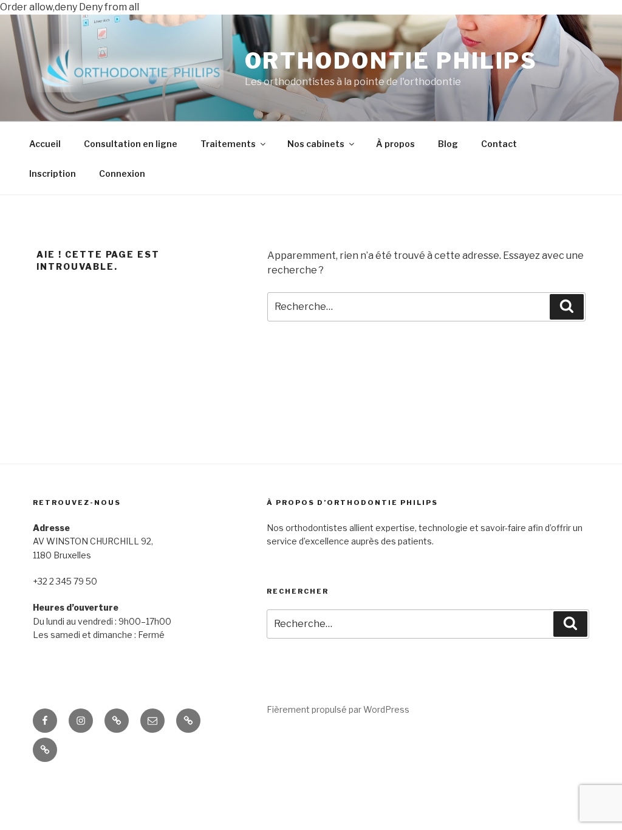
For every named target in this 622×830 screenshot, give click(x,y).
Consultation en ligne (130, 144)
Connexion (122, 173)
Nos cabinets (315, 144)
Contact (499, 144)
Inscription (52, 173)
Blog (448, 144)
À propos (395, 144)
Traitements (228, 144)
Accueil (45, 144)
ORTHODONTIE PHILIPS (391, 60)
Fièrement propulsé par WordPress (338, 709)
